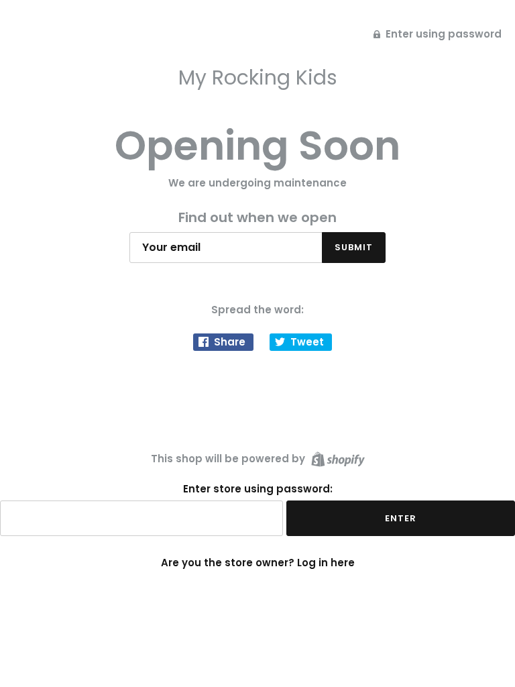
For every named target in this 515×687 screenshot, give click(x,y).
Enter (400, 518)
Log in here (326, 563)
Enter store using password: (258, 489)
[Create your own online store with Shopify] (336, 458)
